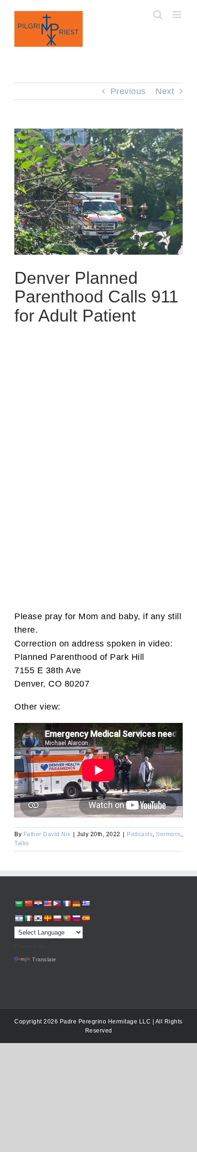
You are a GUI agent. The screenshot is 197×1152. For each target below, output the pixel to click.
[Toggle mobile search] (158, 15)
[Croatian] (37, 903)
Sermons (168, 834)
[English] (47, 903)
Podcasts (140, 834)
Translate (44, 959)
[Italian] (28, 918)
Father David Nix (47, 834)
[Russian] (76, 918)
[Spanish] (85, 918)
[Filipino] (57, 903)
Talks (21, 843)
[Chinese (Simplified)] (28, 903)
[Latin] (47, 918)
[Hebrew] (18, 918)
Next (164, 91)
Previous (128, 91)
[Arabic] (18, 903)
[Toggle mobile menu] (178, 15)
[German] (76, 903)
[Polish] (57, 918)
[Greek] (85, 903)
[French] (66, 903)
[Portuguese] (66, 918)
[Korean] (37, 918)
